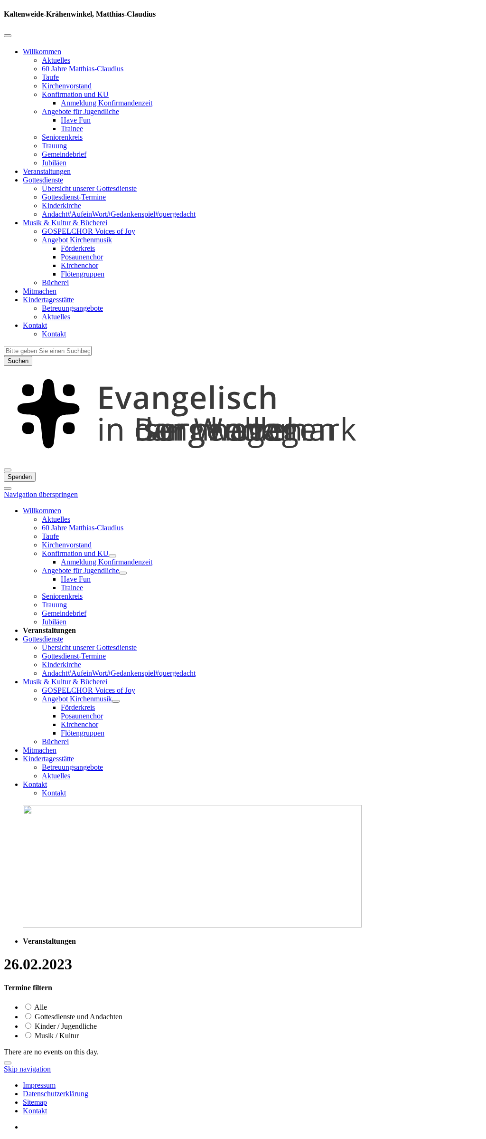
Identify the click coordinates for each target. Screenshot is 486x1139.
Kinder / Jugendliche (65, 1026)
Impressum (39, 1085)
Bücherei (55, 282)
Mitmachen (39, 291)
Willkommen (42, 52)
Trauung (54, 146)
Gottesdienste (43, 180)
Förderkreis (78, 248)
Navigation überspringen (41, 494)
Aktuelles (56, 60)
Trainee (72, 128)
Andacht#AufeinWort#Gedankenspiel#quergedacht (119, 214)
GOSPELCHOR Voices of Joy (88, 231)
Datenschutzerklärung (55, 1094)
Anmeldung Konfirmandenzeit (106, 103)
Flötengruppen (82, 274)
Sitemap (35, 1102)
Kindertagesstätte (48, 300)
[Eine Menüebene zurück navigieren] (7, 35)
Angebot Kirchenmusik (77, 240)
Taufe (50, 77)
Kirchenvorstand (67, 86)
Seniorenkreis (62, 137)
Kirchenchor (79, 265)
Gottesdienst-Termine (74, 197)
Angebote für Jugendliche (80, 111)
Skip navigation (27, 1069)
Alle (40, 1007)
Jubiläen (54, 163)
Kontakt (35, 325)
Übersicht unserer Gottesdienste (89, 188)
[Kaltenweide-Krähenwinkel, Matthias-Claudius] (243, 459)
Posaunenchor (82, 257)
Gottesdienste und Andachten (77, 1017)
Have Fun (76, 120)
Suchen (18, 360)
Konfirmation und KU (75, 94)
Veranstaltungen (47, 171)
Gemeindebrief (64, 154)
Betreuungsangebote (72, 308)
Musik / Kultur (56, 1036)
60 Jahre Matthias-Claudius (82, 69)
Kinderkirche (61, 205)
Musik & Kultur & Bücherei (65, 223)
